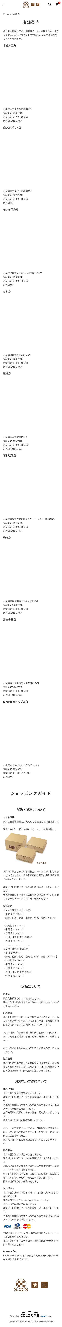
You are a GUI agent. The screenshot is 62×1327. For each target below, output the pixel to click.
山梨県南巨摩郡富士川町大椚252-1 (20, 601)
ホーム (6, 14)
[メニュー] (3, 4)
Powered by (14, 1316)
